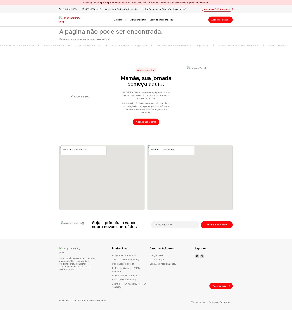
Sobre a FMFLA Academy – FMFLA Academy (129, 285)
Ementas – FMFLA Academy (126, 275)
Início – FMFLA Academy (124, 279)
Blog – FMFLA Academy (124, 255)
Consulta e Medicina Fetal (161, 20)
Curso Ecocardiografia (123, 263)
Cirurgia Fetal (120, 20)
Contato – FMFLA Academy (125, 259)
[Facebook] (197, 256)
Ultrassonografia (138, 20)
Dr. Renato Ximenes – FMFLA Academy (126, 269)
